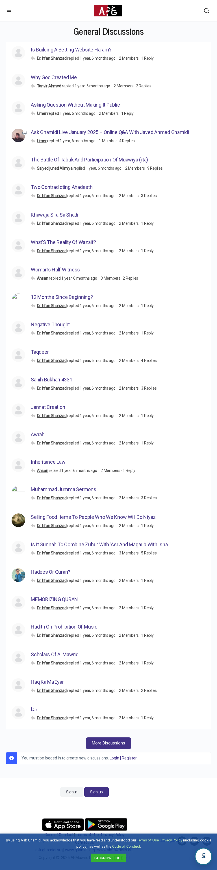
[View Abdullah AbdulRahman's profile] (18, 547)
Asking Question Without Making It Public (75, 105)
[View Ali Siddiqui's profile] (18, 657)
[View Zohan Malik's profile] (18, 575)
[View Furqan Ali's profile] (18, 712)
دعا (34, 709)
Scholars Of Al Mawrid (55, 654)
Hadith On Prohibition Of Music (64, 627)
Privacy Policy (171, 840)
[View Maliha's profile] (18, 108)
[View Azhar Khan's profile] (18, 492)
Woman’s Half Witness (55, 270)
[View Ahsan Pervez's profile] (18, 218)
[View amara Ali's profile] (18, 327)
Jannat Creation (48, 407)
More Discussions (108, 743)
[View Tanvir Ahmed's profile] (18, 80)
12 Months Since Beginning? (62, 297)
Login (114, 758)
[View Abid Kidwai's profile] (18, 465)
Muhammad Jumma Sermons (63, 489)
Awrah (38, 434)
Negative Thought (50, 324)
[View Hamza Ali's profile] (18, 53)
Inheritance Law (48, 462)
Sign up (96, 792)
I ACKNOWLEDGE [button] (108, 858)
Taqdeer (40, 352)
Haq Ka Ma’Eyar (47, 682)
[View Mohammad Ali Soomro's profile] (18, 520)
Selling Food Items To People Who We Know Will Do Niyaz (93, 517)
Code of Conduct (126, 846)
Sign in (71, 792)
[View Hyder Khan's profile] (18, 273)
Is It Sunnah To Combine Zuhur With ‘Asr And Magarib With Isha (99, 544)
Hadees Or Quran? (50, 572)
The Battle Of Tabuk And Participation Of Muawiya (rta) (89, 160)
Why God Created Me (54, 77)
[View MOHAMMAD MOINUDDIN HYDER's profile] (18, 685)
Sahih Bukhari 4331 (51, 380)
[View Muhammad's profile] (18, 190)
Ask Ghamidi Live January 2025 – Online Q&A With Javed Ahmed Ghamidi (110, 132)
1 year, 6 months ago (97, 58)
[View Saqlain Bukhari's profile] (18, 383)
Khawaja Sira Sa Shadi (54, 215)
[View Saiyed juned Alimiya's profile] (18, 163)
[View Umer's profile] (18, 135)
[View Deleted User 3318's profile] (18, 355)
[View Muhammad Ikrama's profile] (18, 300)
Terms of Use (148, 840)
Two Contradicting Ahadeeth (62, 187)
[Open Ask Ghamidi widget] (203, 856)
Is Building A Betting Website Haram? (71, 50)
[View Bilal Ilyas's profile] (18, 602)
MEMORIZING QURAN (54, 599)
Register (129, 758)
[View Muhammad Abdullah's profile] (18, 245)
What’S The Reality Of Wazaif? (63, 242)
